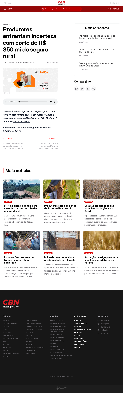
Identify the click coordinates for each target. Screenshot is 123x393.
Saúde (5, 350)
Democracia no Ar (57, 349)
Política (29, 344)
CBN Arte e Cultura (57, 323)
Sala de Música (56, 358)
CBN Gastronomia (57, 337)
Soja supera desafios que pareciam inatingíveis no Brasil (96, 64)
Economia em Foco (57, 352)
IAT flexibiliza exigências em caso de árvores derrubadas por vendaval (97, 37)
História (77, 326)
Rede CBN (7, 347)
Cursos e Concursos (34, 329)
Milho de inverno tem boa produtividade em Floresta (59, 258)
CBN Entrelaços (56, 334)
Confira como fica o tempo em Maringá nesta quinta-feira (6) (48, 146)
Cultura (5, 329)
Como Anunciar (80, 323)
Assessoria (7, 320)
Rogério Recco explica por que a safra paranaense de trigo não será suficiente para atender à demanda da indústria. (101, 270)
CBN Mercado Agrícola (59, 340)
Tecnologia (30, 353)
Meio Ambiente (32, 338)
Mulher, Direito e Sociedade (61, 355)
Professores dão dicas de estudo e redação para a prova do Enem (13, 146)
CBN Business (31, 320)
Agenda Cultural (56, 320)
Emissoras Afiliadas (82, 329)
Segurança (30, 350)
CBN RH (53, 343)
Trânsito (6, 356)
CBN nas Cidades (10, 323)
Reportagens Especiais (35, 347)
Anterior (10, 139)
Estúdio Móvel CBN (10, 338)
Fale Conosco (8, 3)
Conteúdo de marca (34, 326)
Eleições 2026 (114, 3)
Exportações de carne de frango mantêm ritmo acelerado (19, 260)
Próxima (51, 139)
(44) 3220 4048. (21, 121)
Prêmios (77, 320)
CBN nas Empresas (33, 323)
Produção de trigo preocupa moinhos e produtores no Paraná (101, 260)
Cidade (6, 326)
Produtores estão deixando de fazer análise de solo (96, 50)
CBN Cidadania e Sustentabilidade (57, 330)
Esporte (29, 335)
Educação (30, 332)
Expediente (78, 338)
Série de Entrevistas (11, 353)
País (4, 341)
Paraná (29, 341)
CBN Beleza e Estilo (58, 326)
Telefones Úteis (80, 341)
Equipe (77, 335)
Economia (7, 332)
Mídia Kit (77, 347)
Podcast (6, 344)
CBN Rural (8, 201)
